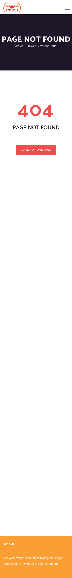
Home (19, 46)
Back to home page (36, 149)
